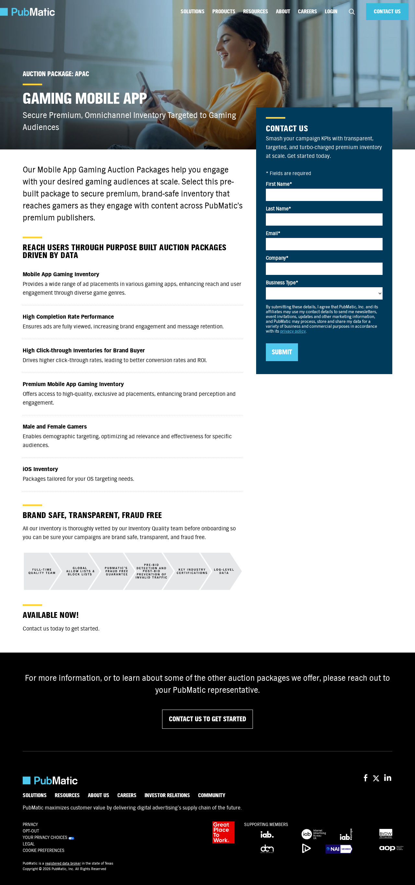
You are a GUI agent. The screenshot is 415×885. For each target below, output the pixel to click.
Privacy (30, 824)
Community (211, 795)
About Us (98, 795)
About (283, 11)
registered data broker (63, 863)
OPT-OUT (31, 831)
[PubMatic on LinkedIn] (388, 778)
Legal (29, 844)
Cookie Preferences (44, 850)
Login (331, 11)
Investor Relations (167, 795)
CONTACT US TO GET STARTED (207, 719)
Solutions (193, 11)
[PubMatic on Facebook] (366, 778)
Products (223, 11)
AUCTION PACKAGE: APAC (56, 74)
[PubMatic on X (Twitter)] (377, 778)
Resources (255, 11)
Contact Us (387, 11)
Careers (307, 11)
